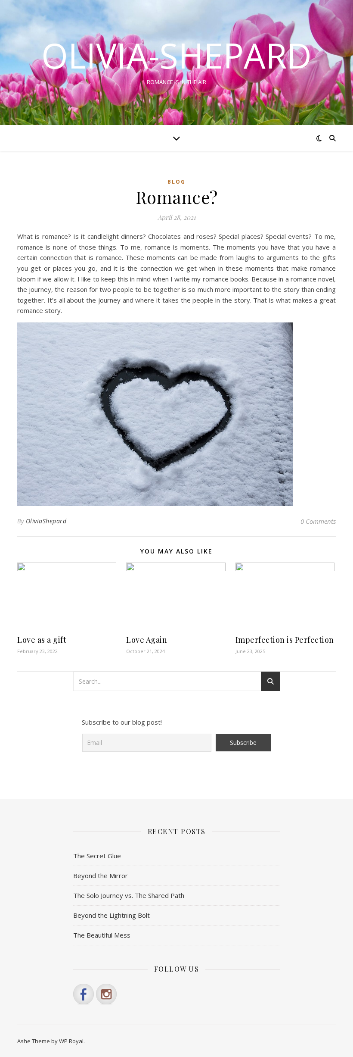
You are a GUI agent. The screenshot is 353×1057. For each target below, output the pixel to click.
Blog (176, 181)
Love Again (146, 640)
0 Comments (318, 521)
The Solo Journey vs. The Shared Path (128, 895)
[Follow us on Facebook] (83, 994)
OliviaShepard (46, 521)
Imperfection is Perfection (284, 640)
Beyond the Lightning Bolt (111, 915)
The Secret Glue (97, 855)
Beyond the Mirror (100, 875)
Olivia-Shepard (176, 55)
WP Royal (71, 1041)
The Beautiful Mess (101, 935)
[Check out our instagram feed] (106, 994)
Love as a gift (41, 640)
